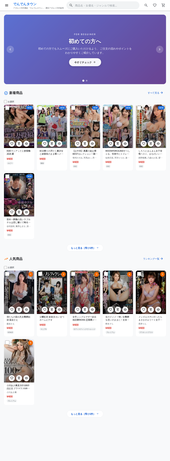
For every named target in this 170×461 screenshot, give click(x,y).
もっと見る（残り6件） (85, 248)
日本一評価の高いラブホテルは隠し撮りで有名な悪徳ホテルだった (18, 221)
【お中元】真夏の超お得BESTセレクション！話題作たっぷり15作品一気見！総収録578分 (85, 152)
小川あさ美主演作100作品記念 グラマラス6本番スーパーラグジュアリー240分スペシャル (18, 387)
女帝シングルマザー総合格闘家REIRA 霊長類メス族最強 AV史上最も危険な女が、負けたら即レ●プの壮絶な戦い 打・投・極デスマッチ (85, 318)
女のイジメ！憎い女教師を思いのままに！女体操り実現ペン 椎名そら (117, 318)
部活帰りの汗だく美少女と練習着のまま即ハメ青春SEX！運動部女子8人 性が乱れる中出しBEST (51, 152)
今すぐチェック (85, 62)
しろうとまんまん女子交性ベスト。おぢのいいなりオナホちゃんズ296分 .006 (150, 152)
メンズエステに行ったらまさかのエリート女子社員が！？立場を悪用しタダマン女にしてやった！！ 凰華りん (150, 318)
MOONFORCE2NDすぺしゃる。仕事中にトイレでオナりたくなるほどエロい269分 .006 (117, 152)
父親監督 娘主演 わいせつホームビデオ (52, 318)
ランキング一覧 (153, 259)
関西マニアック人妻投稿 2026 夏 (18, 152)
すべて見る (155, 93)
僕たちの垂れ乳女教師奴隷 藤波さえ (18, 318)
